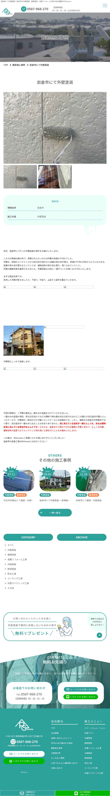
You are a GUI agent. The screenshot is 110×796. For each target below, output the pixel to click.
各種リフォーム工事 (17, 559)
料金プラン (89, 733)
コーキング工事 (15, 578)
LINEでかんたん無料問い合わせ (64, 763)
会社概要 (55, 733)
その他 (11, 588)
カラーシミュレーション (95, 728)
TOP (53, 728)
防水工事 (12, 573)
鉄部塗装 (12, 568)
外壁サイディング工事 (18, 583)
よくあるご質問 (57, 758)
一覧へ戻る (55, 512)
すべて (11, 545)
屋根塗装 (12, 554)
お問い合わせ (56, 768)
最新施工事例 (18, 64)
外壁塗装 (12, 549)
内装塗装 (12, 564)
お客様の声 (56, 753)
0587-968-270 (29, 694)
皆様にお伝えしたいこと (61, 738)
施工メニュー (94, 721)
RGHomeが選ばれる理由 (61, 743)
